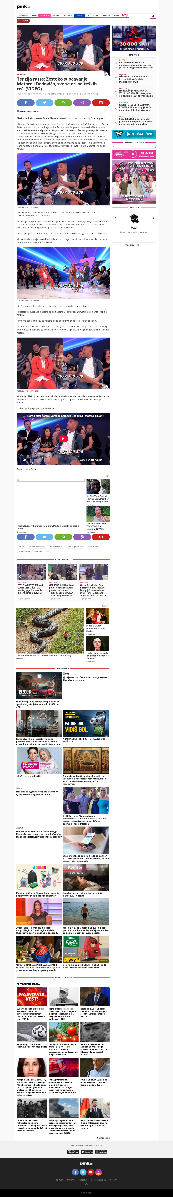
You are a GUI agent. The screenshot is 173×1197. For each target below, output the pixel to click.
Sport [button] (95, 15)
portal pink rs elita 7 (42, 551)
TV (87, 15)
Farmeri (79, 15)
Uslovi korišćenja (98, 1180)
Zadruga (44, 15)
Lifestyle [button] (106, 15)
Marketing (71, 1180)
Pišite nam (113, 1180)
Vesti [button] (34, 15)
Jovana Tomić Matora (37, 547)
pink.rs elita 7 (24, 551)
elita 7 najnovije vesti (75, 547)
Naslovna (23, 15)
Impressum (83, 1180)
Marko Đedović (56, 547)
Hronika (68, 15)
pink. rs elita (93, 547)
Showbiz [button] (56, 15)
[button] (20, 576)
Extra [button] (116, 15)
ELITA (21, 547)
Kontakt (59, 1180)
